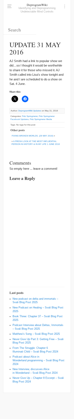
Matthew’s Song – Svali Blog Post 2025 (36, 334)
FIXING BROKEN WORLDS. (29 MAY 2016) (32, 136)
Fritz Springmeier (30, 116)
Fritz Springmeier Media (41, 119)
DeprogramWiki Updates (29, 111)
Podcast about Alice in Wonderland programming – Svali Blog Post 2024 (38, 360)
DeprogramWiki (37, 5)
